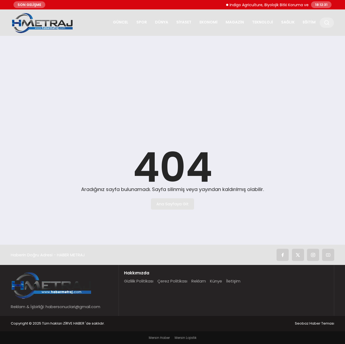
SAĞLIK (288, 22)
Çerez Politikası (172, 281)
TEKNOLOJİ (262, 22)
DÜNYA (161, 22)
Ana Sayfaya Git (172, 204)
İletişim (233, 281)
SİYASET (183, 22)
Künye (216, 281)
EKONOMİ (208, 22)
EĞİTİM (309, 22)
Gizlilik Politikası (138, 281)
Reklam (198, 281)
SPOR (141, 22)
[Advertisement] (172, 82)
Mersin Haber (159, 337)
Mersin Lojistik (185, 337)
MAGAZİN (235, 22)
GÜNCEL (120, 22)
